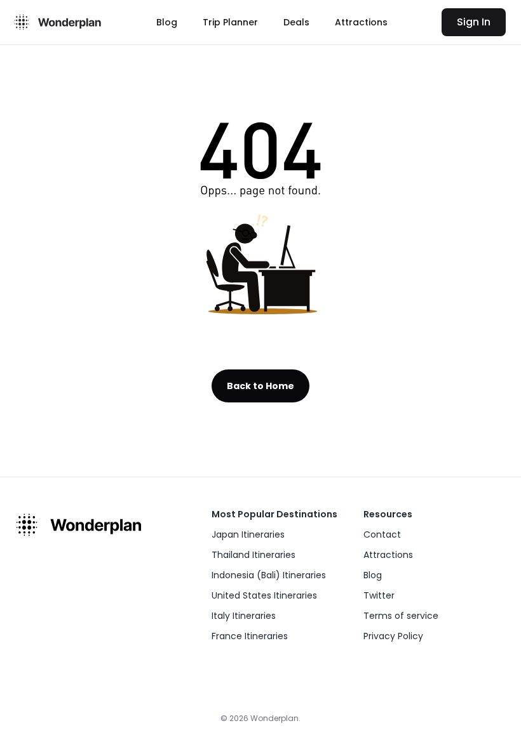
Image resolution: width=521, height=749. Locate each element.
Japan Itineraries (248, 534)
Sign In (474, 22)
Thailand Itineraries (253, 554)
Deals (296, 22)
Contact (382, 534)
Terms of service (400, 615)
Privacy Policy (393, 636)
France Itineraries (250, 636)
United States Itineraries (264, 595)
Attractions (361, 22)
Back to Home (260, 386)
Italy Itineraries (244, 615)
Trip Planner (230, 22)
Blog (166, 22)
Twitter (379, 595)
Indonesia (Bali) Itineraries (269, 575)
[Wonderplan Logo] (56, 22)
